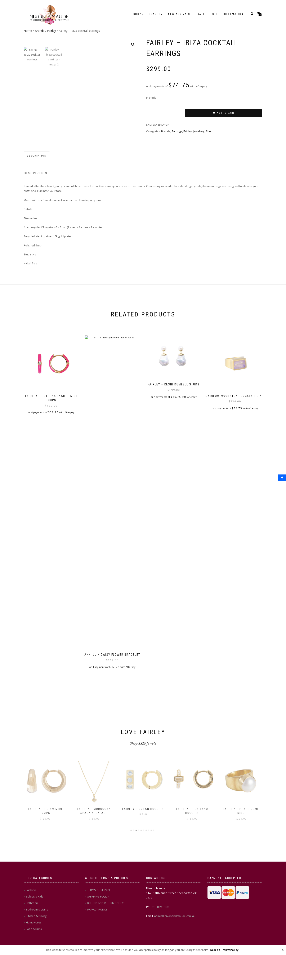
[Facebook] (282, 477)
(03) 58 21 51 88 (160, 907)
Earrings (177, 131)
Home (28, 31)
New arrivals (179, 14)
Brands (155, 14)
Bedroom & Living (37, 909)
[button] (133, 44)
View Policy (230, 950)
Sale (201, 14)
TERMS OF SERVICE (99, 890)
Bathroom (32, 903)
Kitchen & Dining (36, 916)
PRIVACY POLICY (97, 909)
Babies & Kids (34, 896)
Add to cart (225, 113)
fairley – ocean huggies (143, 809)
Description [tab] (36, 155)
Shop (137, 14)
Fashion (31, 890)
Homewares (33, 922)
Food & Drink (34, 929)
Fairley (51, 31)
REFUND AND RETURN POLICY (105, 903)
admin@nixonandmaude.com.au (175, 916)
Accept (215, 950)
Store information (228, 14)
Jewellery (199, 131)
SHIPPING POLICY (98, 896)
